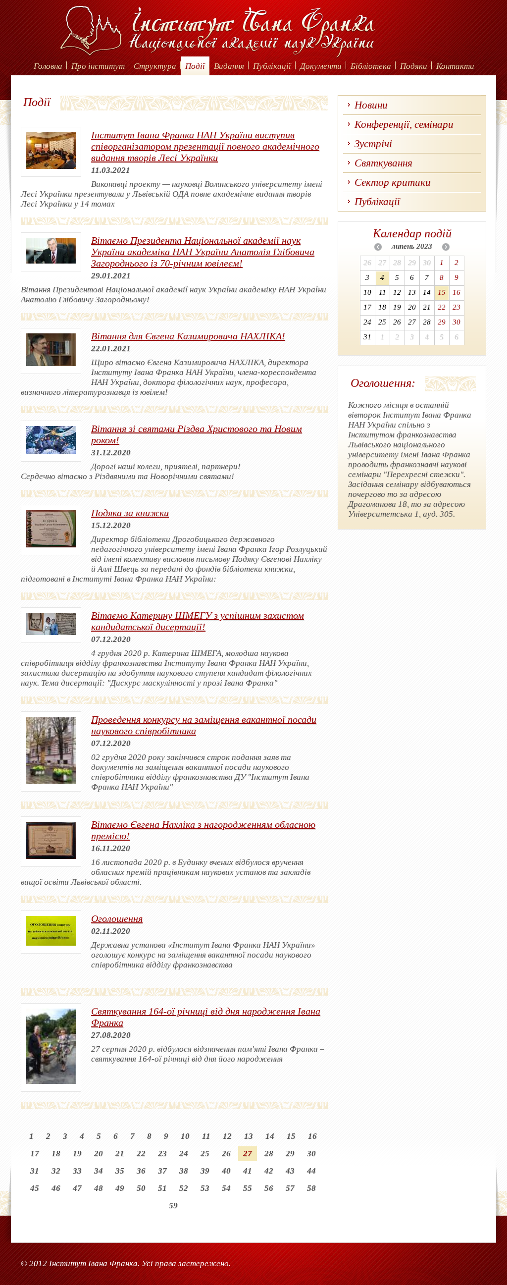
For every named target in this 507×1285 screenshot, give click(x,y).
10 (185, 1136)
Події (195, 66)
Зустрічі (373, 144)
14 (269, 1136)
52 (183, 1188)
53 (205, 1188)
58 (311, 1188)
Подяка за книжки (130, 512)
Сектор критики (393, 182)
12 (227, 1136)
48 (98, 1188)
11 (206, 1136)
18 (55, 1153)
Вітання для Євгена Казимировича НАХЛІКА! (188, 335)
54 (226, 1188)
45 (34, 1188)
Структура (155, 66)
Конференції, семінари (404, 124)
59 (173, 1205)
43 (290, 1171)
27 (247, 1153)
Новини (371, 105)
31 (34, 1171)
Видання (229, 66)
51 (162, 1188)
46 (55, 1188)
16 (312, 1136)
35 (119, 1171)
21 (119, 1153)
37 (162, 1171)
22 (141, 1153)
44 (311, 1171)
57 (290, 1188)
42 (268, 1171)
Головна (48, 66)
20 (98, 1153)
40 (226, 1171)
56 (268, 1188)
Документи (321, 66)
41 (247, 1171)
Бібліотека (371, 66)
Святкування (383, 163)
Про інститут (98, 66)
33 (77, 1171)
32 (55, 1171)
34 (98, 1171)
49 (119, 1188)
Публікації (272, 66)
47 (77, 1188)
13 (248, 1136)
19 (77, 1153)
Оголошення (117, 918)
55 (247, 1188)
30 (311, 1153)
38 (183, 1171)
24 (183, 1153)
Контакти (455, 66)
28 (268, 1153)
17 (34, 1153)
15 (291, 1136)
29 (290, 1153)
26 (226, 1153)
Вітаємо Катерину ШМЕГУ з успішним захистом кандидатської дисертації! (197, 621)
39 (205, 1171)
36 (141, 1171)
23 (162, 1153)
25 (205, 1153)
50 (141, 1188)
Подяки (413, 66)
